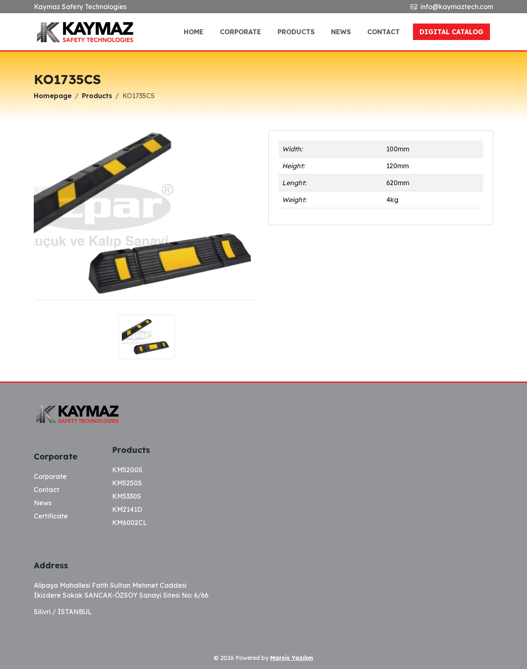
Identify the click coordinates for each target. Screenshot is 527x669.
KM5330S (126, 496)
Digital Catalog (451, 32)
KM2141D (127, 509)
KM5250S (127, 483)
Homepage (53, 96)
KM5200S (127, 470)
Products (296, 32)
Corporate (240, 32)
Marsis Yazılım (291, 658)
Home (193, 32)
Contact (383, 32)
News (341, 32)
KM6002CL (129, 522)
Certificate (51, 516)
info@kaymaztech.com (456, 6)
